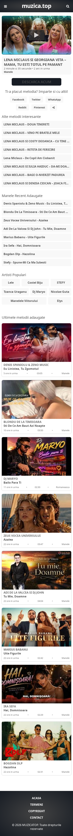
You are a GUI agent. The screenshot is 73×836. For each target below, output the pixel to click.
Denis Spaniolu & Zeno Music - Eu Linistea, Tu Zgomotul (37, 203)
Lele (11, 283)
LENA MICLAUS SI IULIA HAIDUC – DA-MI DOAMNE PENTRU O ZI (37, 166)
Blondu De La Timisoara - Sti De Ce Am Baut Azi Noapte (37, 212)
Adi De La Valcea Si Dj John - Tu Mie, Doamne (35, 229)
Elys (60, 301)
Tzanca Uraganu (15, 292)
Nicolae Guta (60, 292)
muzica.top (36, 5)
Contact (36, 818)
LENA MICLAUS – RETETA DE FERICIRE (29, 150)
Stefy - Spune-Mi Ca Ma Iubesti (25, 262)
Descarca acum (36, 81)
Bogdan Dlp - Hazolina (19, 254)
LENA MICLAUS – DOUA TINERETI (26, 124)
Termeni (36, 805)
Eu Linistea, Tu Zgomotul (26, 367)
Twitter (36, 99)
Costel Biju (35, 283)
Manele (8, 71)
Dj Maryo (38, 292)
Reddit (22, 107)
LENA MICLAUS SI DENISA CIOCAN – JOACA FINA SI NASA (37, 183)
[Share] (53, 107)
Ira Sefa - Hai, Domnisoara (22, 246)
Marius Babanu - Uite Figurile (24, 237)
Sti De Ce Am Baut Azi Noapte (24, 424)
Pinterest (39, 107)
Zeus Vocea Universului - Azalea (26, 220)
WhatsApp (54, 99)
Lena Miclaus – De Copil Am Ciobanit (29, 158)
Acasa (36, 798)
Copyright (36, 811)
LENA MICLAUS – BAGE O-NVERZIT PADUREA (34, 175)
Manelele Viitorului (24, 301)
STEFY (61, 283)
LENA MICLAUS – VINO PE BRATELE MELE (32, 133)
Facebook (18, 99)
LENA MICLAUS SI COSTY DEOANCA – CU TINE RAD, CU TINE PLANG (37, 141)
